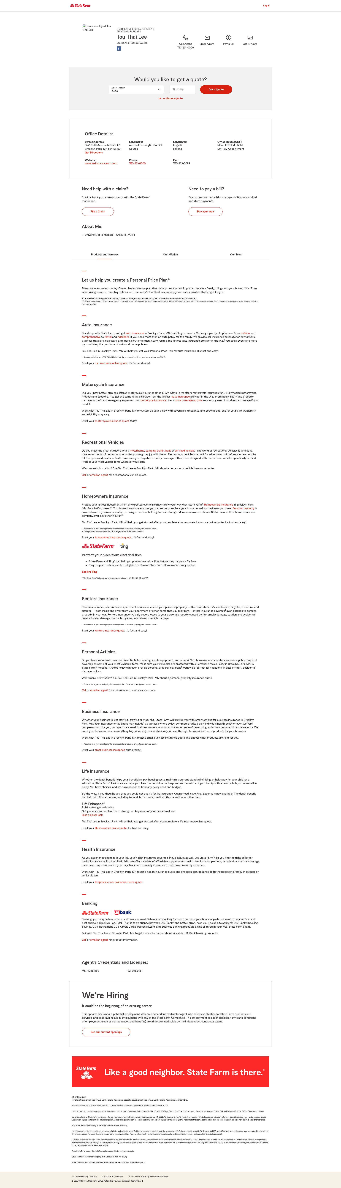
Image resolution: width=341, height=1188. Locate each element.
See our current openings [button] (106, 1032)
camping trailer (155, 450)
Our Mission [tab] (170, 254)
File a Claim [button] (98, 211)
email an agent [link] (99, 475)
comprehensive (91, 337)
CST (237, 142)
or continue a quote (171, 98)
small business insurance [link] (110, 750)
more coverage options (188, 400)
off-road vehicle (184, 450)
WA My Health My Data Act (84, 1176)
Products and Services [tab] (104, 254)
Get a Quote (216, 89)
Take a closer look (92, 815)
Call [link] (84, 475)
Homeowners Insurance (218, 504)
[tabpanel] (170, 148)
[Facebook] (119, 48)
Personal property (243, 508)
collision (245, 333)
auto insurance (135, 333)
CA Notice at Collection (112, 1176)
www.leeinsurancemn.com (101, 163)
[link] (207, 46)
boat (168, 450)
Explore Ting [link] (89, 571)
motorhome (137, 450)
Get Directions (94, 152)
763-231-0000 (137, 163)
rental (108, 337)
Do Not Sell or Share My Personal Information (148, 1176)
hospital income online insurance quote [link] (118, 882)
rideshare (123, 337)
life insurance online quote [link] (111, 828)
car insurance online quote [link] (111, 363)
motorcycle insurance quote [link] (112, 421)
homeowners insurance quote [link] (113, 537)
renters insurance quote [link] (109, 630)
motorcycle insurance (153, 400)
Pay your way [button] (205, 211)
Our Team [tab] (236, 254)
